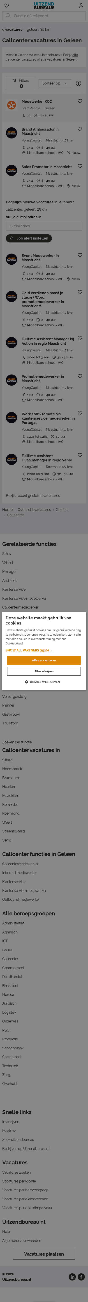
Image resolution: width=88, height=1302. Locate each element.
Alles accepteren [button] (44, 660)
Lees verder (31, 643)
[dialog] (44, 651)
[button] (44, 650)
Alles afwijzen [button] (44, 671)
